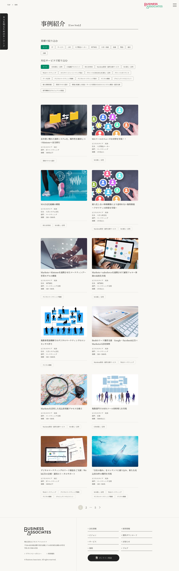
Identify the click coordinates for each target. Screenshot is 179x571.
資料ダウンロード (130, 535)
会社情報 (92, 528)
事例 (91, 548)
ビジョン (92, 535)
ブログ (125, 548)
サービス (92, 541)
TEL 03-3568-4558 (31, 548)
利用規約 (51, 553)
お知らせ (126, 541)
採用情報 (126, 528)
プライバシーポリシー (34, 553)
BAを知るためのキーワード (3, 31)
